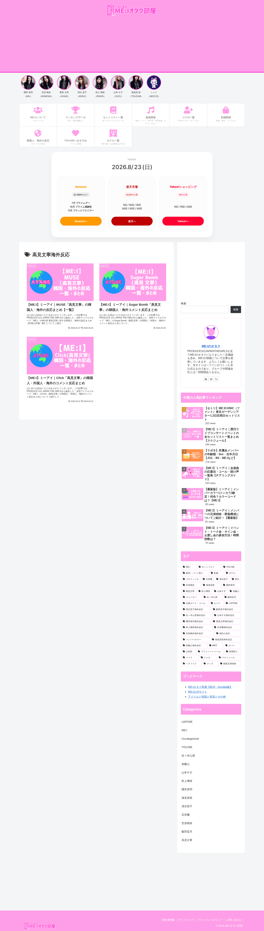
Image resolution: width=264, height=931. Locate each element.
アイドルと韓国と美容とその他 (207, 696)
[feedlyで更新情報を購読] (211, 379)
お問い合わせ (233, 919)
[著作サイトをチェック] (205, 379)
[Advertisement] (132, 45)
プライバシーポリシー (210, 919)
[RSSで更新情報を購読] (216, 379)
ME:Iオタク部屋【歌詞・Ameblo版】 (210, 686)
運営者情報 (168, 919)
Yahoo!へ (183, 221)
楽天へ (132, 221)
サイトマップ (186, 919)
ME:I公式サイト (197, 691)
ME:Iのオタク (211, 346)
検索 (183, 303)
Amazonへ (81, 221)
